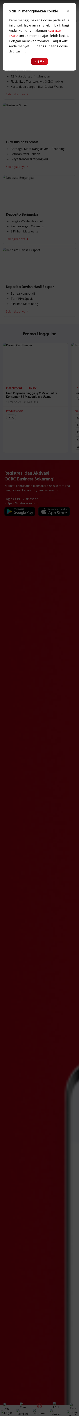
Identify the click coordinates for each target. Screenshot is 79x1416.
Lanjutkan (39, 61)
